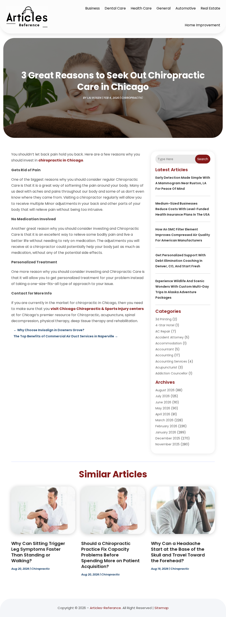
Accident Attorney (169, 337)
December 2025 (167, 438)
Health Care (141, 8)
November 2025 (167, 444)
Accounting (164, 355)
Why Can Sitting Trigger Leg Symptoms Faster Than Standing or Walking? (38, 552)
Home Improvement (202, 25)
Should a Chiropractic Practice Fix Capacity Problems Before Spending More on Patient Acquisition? (110, 555)
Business (92, 8)
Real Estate (210, 8)
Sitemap (161, 608)
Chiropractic (132, 98)
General (163, 8)
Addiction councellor (171, 373)
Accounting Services (171, 361)
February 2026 (166, 426)
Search (202, 159)
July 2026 (162, 396)
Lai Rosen (94, 98)
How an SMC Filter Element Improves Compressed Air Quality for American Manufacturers (182, 235)
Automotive (185, 8)
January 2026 (165, 432)
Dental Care (115, 8)
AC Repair (162, 331)
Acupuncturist (166, 367)
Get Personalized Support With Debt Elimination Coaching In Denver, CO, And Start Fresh (180, 260)
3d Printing (163, 319)
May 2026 (162, 408)
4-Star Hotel (164, 325)
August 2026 (165, 390)
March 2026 (164, 420)
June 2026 (163, 402)
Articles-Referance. (106, 608)
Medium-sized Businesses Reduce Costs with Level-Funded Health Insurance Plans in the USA (182, 209)
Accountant (164, 349)
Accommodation (168, 343)
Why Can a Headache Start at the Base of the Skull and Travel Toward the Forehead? (178, 552)
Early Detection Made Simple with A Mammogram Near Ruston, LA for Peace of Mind (182, 183)
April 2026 (162, 414)
